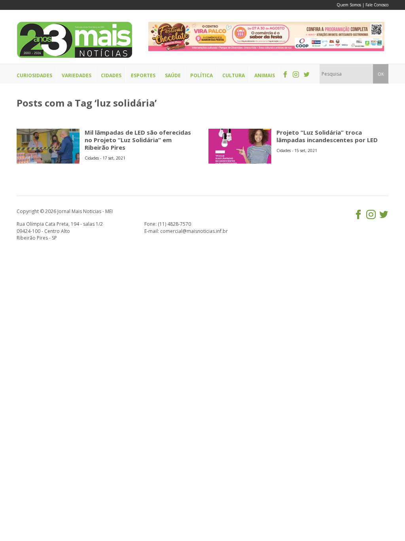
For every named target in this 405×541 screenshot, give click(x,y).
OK (381, 74)
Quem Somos (349, 5)
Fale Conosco (376, 5)
